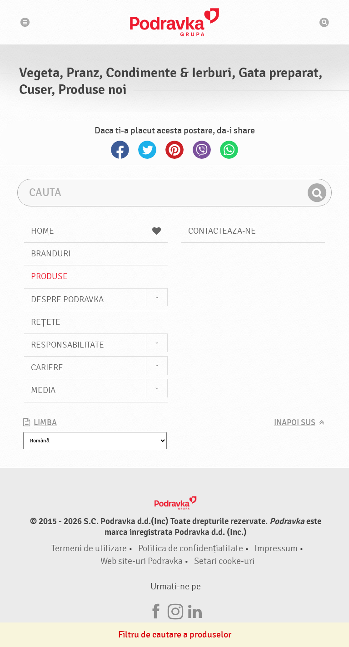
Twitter (147, 150)
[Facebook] (156, 610)
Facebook (120, 150)
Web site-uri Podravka (141, 561)
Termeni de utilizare (89, 548)
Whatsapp (229, 150)
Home (42, 231)
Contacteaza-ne (222, 231)
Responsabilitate (67, 345)
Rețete (45, 322)
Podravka (174, 22)
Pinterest (174, 150)
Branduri (50, 254)
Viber (202, 150)
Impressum (276, 548)
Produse (49, 276)
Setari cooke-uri (224, 561)
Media (43, 390)
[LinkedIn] (195, 610)
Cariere (47, 368)
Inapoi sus (294, 422)
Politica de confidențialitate (190, 548)
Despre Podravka (67, 299)
